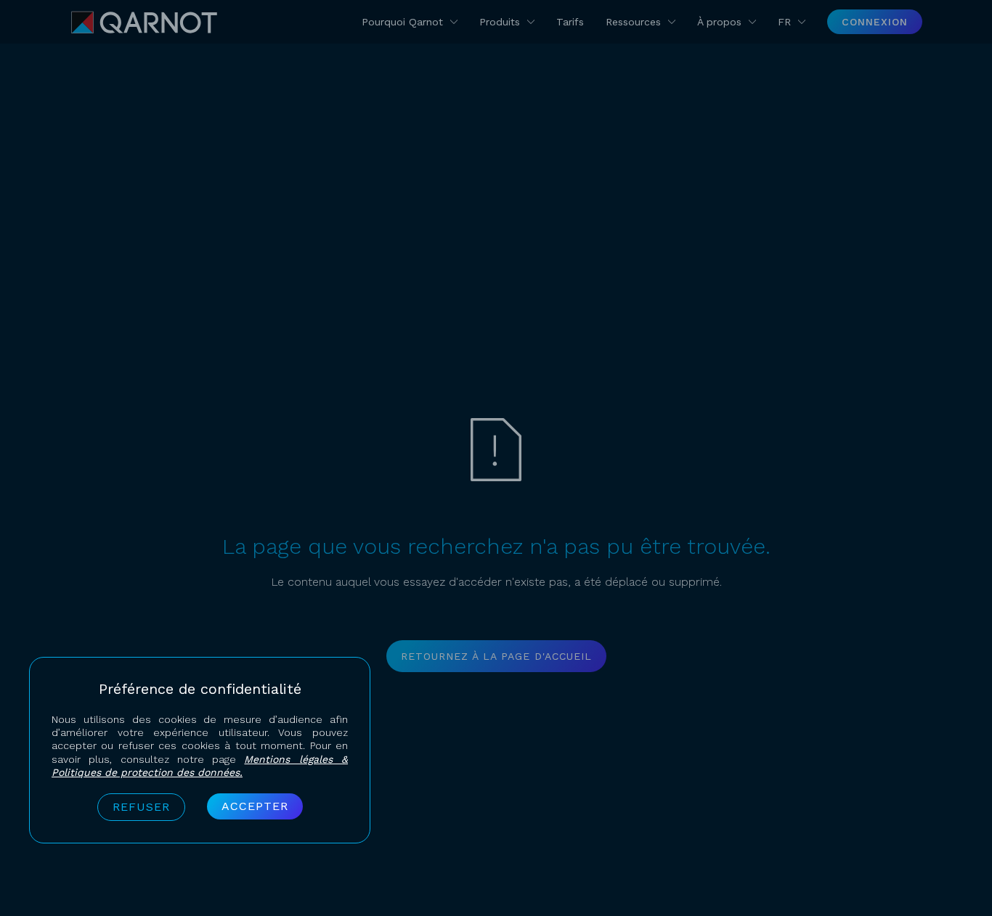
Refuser (141, 807)
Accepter (254, 806)
